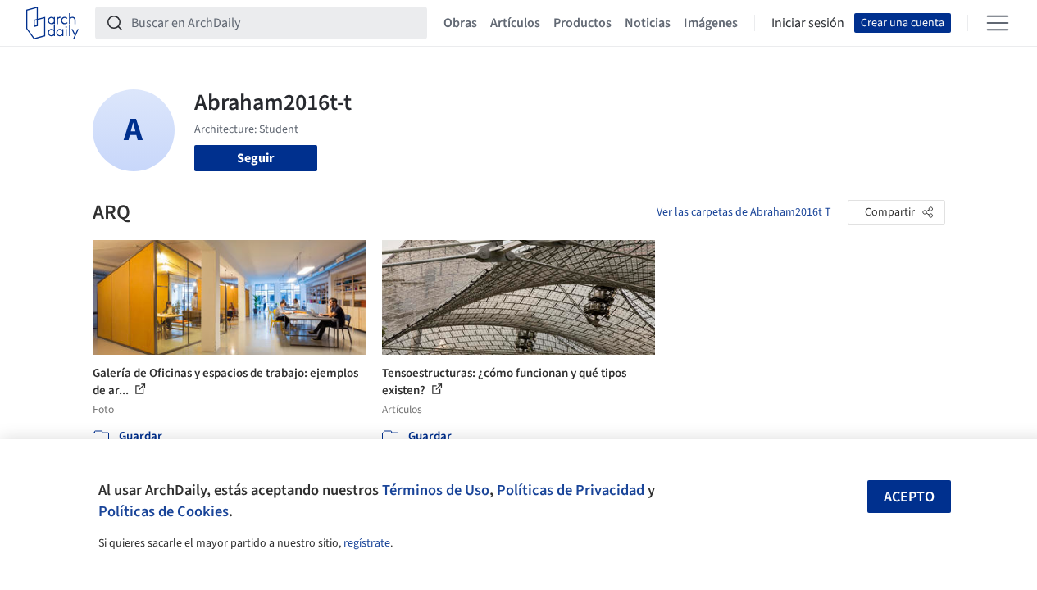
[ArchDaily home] (52, 23)
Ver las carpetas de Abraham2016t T (744, 212)
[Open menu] (998, 23)
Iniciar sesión (807, 23)
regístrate (366, 543)
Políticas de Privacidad (570, 490)
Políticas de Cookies (163, 511)
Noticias (648, 23)
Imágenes (711, 23)
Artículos (515, 23)
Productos (582, 23)
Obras (460, 23)
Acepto (909, 497)
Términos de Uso (435, 490)
